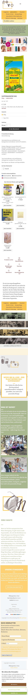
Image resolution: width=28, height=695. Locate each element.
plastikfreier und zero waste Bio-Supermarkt (14, 412)
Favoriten (19, 266)
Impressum (14, 604)
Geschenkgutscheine (19, 273)
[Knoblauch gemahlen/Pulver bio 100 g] (20, 215)
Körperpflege (18, 14)
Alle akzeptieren (14, 684)
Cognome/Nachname (8, 640)
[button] (6, 168)
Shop (3, 98)
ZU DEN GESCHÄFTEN (14, 587)
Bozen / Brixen (14, 667)
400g (4, 114)
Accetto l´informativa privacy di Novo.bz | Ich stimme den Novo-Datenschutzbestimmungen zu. (12, 649)
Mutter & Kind (9, 14)
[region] (14, 682)
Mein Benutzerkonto (19, 260)
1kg (5, 118)
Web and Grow (22, 618)
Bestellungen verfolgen (8, 266)
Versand (4, 108)
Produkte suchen (8, 260)
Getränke (19, 18)
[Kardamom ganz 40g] (7, 215)
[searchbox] (14, 21)
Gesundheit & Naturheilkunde (14, 16)
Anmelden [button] (13, 693)
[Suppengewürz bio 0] (14, 74)
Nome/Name (5, 636)
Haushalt (22, 12)
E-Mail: (4, 643)
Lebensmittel (13, 12)
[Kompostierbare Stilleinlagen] (7, 238)
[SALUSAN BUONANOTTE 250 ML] (20, 190)
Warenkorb (9, 272)
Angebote (6, 12)
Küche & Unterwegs (11, 18)
